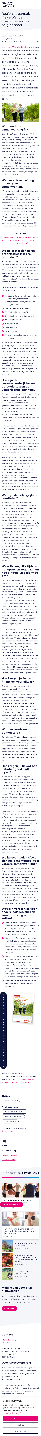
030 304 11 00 (7, 1343)
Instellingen (20, 1425)
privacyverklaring (11, 1413)
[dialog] (20, 1416)
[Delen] (5, 1141)
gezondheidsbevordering (14, 1111)
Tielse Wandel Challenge (18, 47)
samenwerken (10, 1121)
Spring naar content (11, 1205)
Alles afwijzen (20, 1431)
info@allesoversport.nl (11, 1340)
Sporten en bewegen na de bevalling (25, 1244)
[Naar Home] (7, 4)
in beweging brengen (13, 1116)
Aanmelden (9, 1309)
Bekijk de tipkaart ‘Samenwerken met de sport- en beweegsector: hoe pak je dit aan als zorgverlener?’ (20, 240)
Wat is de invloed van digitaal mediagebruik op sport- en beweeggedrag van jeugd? (26, 1258)
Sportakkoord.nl (8, 1131)
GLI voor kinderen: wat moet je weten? (24, 1272)
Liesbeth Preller (8, 1159)
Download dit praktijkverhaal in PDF (3, 1030)
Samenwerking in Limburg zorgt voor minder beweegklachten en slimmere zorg (19, 1231)
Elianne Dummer (9, 1156)
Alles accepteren (20, 1419)
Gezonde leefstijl (11, 1100)
